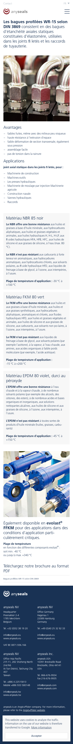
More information (41, 727)
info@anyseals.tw (12, 691)
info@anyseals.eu (12, 635)
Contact (7, 3)
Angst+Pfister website (34, 710)
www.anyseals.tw (12, 695)
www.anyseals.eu (12, 638)
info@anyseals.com (47, 685)
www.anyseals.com (47, 688)
